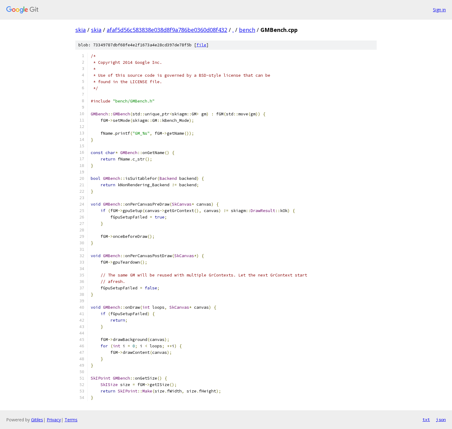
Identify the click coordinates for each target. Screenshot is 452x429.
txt (426, 419)
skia (80, 29)
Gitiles (37, 420)
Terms (71, 420)
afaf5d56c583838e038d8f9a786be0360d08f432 (167, 29)
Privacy (54, 420)
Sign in (439, 10)
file (201, 45)
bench (247, 29)
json (441, 419)
